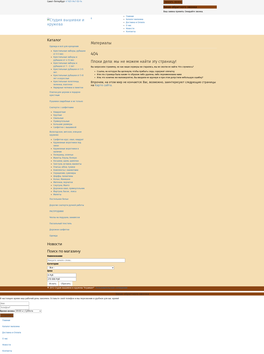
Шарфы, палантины (63, 176)
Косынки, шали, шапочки (66, 161)
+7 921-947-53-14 (74, 1)
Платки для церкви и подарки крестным (65, 94)
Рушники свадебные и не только (66, 101)
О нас (128, 25)
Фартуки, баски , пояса (64, 191)
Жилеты (57, 194)
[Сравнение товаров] (91, 16)
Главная (130, 16)
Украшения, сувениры (64, 173)
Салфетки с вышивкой (64, 127)
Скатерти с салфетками (61, 107)
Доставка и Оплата (135, 22)
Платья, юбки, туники (64, 167)
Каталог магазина (134, 19)
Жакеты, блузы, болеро (65, 158)
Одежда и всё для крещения (64, 46)
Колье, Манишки (61, 179)
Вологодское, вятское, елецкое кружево (66, 133)
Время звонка (7, 311)
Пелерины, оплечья (63, 154)
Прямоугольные (61, 121)
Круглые (57, 115)
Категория (52, 264)
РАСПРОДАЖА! (57, 211)
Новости (130, 28)
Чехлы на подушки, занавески (65, 217)
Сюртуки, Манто (61, 185)
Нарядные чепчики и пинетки (68, 87)
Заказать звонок (173, 2)
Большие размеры (62, 124)
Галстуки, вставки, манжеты (67, 164)
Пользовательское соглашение (111, 287)
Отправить (6, 315)
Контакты (131, 31)
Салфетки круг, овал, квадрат (68, 139)
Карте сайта (103, 85)
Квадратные (59, 112)
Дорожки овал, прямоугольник (69, 188)
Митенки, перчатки (63, 182)
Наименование (54, 256)
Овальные (58, 118)
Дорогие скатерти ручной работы (67, 205)
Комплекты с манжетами (65, 170)
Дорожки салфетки (59, 229)
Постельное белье (59, 199)
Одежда (53, 235)
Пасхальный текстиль (61, 223)
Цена (49, 271)
